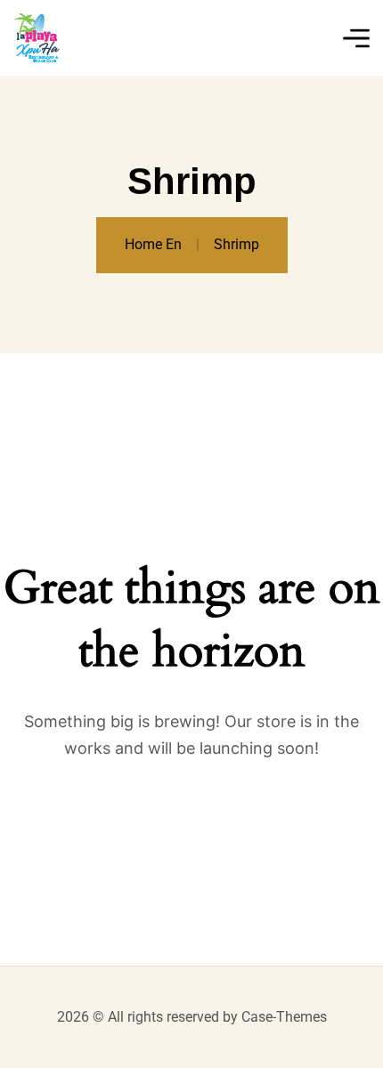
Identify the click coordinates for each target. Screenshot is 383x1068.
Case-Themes (284, 1016)
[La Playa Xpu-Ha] (36, 37)
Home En (153, 244)
